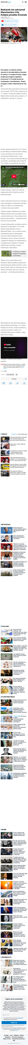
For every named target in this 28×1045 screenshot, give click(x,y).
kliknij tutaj (16, 1030)
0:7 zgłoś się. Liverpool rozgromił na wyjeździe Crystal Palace (19, 253)
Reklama (16, 1035)
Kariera (22, 1035)
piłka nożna (10, 374)
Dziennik (2, 5)
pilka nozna (13, 5)
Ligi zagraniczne (20, 5)
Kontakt (6, 1035)
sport (7, 5)
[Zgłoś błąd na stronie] (24, 383)
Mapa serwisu (7, 1038)
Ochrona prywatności (17, 1037)
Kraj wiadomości (22, 434)
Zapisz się (14, 1022)
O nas (11, 1035)
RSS (14, 1040)
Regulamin (8, 1037)
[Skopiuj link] (17, 383)
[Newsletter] (4, 383)
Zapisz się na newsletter (10, 25)
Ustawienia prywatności (18, 1038)
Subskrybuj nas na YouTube (11, 21)
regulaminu (20, 1018)
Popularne (14, 434)
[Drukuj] (11, 383)
